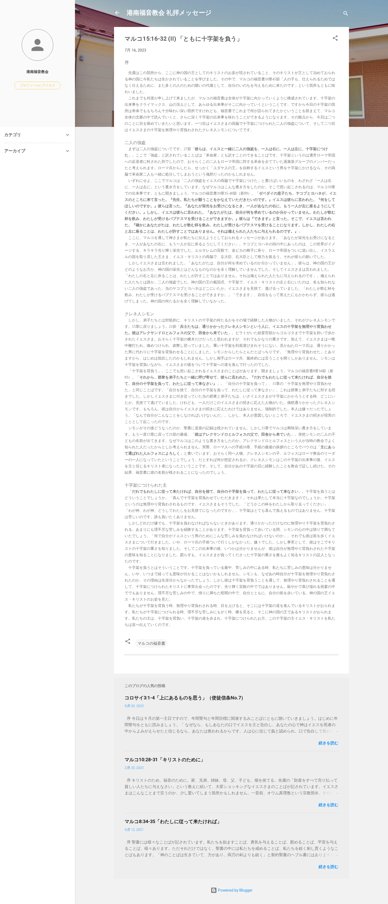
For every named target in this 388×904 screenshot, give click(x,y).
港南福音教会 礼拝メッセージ (169, 12)
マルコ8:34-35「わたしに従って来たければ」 (173, 821)
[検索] (346, 14)
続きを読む (328, 743)
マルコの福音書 (151, 643)
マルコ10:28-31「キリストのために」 (165, 759)
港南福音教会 (37, 72)
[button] (335, 39)
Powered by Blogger (235, 890)
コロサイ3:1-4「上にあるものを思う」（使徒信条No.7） (185, 697)
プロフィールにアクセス (37, 85)
